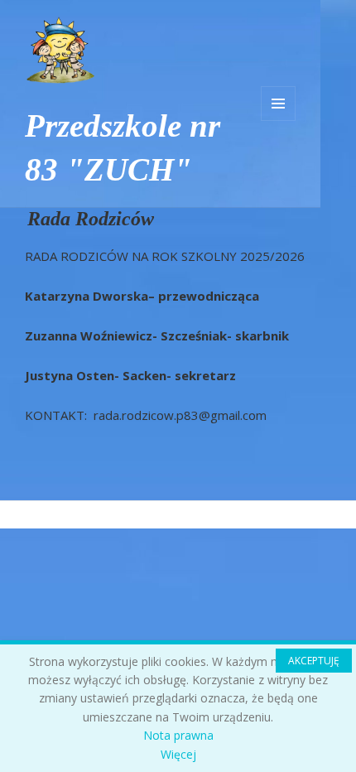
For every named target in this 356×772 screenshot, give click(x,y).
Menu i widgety (278, 103)
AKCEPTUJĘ (313, 661)
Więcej (178, 754)
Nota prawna (178, 735)
